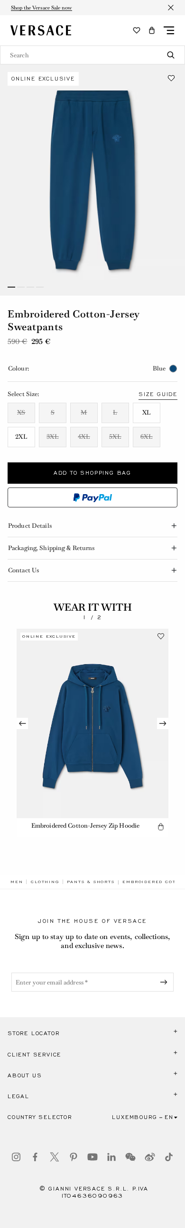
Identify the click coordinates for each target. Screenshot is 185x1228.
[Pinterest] (73, 1157)
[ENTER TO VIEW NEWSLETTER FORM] (165, 982)
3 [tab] (30, 287)
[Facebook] (35, 1157)
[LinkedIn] (111, 1157)
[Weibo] (150, 1157)
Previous (22, 723)
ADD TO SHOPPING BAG (92, 473)
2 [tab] (21, 287)
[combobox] (92, 55)
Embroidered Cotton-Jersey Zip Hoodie (85, 826)
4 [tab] (40, 287)
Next (162, 723)
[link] (16, 881)
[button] (152, 30)
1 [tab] (11, 287)
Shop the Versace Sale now (41, 7)
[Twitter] (54, 1157)
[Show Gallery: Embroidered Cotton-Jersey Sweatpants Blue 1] (92, 180)
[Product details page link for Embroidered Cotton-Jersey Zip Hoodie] (92, 723)
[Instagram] (16, 1157)
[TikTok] (169, 1157)
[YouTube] (92, 1157)
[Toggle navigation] (169, 30)
